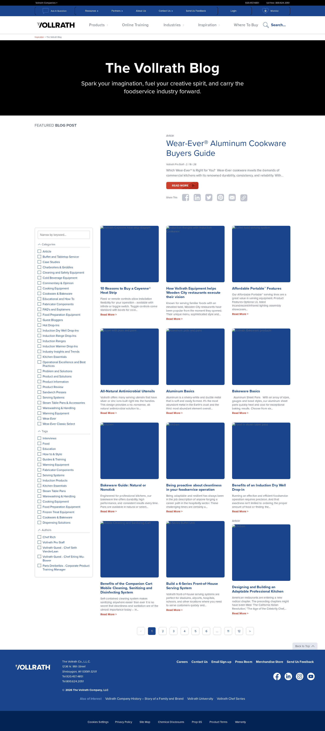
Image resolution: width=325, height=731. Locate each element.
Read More (180, 185)
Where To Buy (246, 25)
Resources (90, 10)
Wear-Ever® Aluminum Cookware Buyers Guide (226, 148)
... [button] (217, 631)
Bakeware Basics (246, 391)
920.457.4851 (252, 3)
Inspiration (207, 25)
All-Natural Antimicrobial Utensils (127, 391)
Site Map (145, 722)
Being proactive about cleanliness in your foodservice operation (194, 487)
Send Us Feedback (196, 10)
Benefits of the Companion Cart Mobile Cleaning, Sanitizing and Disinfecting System (126, 588)
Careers (182, 662)
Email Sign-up (221, 662)
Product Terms (218, 722)
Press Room (243, 662)
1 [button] (151, 631)
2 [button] (163, 631)
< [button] (141, 631)
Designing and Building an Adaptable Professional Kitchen (257, 589)
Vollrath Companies (46, 3)
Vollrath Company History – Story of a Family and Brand (144, 699)
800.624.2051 (75, 681)
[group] (64, 334)
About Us (141, 10)
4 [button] (184, 631)
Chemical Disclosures (171, 722)
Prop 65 (197, 722)
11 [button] (228, 631)
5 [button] (195, 631)
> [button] (250, 631)
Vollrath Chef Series (231, 699)
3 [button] (174, 631)
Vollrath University (200, 699)
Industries (172, 25)
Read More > (108, 314)
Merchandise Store (269, 662)
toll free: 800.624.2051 (278, 3)
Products (97, 25)
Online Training (135, 25)
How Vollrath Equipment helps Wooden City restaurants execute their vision (193, 292)
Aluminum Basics (180, 391)
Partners (116, 10)
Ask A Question (59, 11)
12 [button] (239, 631)
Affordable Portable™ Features (256, 288)
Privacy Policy (123, 722)
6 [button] (206, 631)
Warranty (240, 722)
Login (234, 10)
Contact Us (165, 10)
